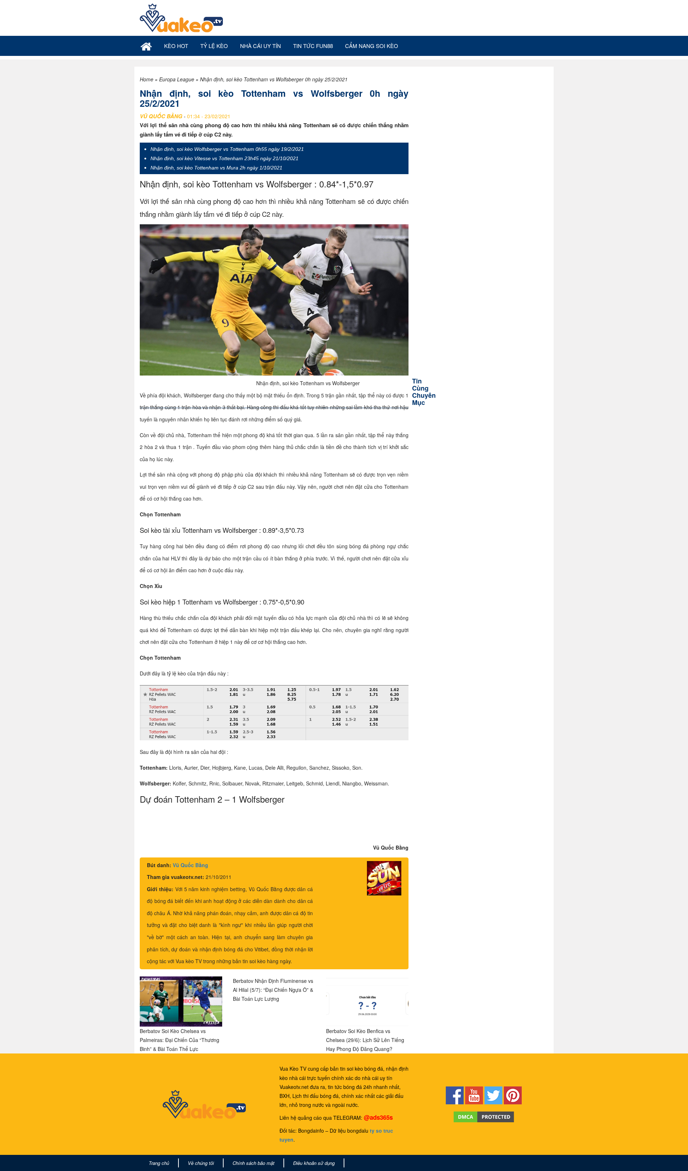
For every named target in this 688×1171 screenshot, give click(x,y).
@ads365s (378, 1117)
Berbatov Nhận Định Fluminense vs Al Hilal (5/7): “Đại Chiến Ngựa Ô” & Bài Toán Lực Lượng (273, 989)
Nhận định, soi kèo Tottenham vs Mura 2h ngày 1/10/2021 (216, 168)
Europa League (176, 79)
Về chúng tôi (201, 1163)
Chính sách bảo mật (253, 1163)
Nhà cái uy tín (260, 45)
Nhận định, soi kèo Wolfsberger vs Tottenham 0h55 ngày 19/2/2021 (227, 149)
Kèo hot (176, 45)
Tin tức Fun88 (313, 45)
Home (146, 79)
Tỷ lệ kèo (214, 45)
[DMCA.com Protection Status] (484, 1115)
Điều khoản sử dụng (314, 1163)
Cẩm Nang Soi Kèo (371, 45)
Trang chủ (159, 1163)
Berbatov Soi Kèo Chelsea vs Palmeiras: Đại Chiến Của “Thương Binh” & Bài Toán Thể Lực (179, 1039)
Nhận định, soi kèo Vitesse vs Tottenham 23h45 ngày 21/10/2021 (224, 158)
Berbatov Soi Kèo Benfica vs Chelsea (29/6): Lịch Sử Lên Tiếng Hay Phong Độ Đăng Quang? (365, 1039)
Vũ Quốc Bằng (190, 865)
